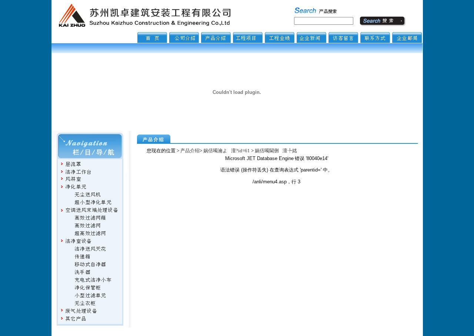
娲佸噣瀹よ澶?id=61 (226, 150)
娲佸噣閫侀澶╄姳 (276, 150)
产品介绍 (190, 150)
